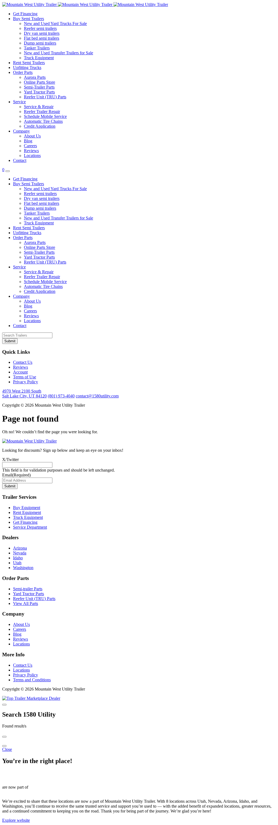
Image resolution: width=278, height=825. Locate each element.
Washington (23, 567)
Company (21, 131)
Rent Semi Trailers (29, 62)
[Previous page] (4, 737)
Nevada (19, 553)
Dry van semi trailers (41, 33)
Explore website (16, 820)
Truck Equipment (39, 57)
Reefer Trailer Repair (42, 111)
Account (20, 372)
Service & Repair (38, 106)
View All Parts (25, 603)
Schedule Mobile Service (45, 116)
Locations (32, 155)
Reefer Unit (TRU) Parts (45, 97)
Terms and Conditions (32, 679)
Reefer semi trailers (40, 28)
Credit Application (39, 126)
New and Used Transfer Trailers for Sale (58, 53)
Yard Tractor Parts (39, 92)
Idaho (18, 558)
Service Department (30, 527)
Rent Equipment (27, 512)
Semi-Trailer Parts (39, 87)
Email (16, 475)
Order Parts (23, 72)
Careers (30, 145)
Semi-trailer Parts (27, 588)
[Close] (4, 704)
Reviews (31, 150)
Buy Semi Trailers (28, 18)
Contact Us (22, 362)
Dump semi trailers (40, 43)
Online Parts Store (39, 82)
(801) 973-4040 (61, 396)
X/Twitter (10, 459)
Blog (28, 141)
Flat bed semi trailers (41, 38)
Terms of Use (24, 377)
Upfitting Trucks (27, 67)
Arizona (20, 548)
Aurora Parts (35, 77)
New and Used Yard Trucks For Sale (55, 23)
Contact (19, 160)
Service (19, 101)
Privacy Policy (25, 381)
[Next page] (4, 746)
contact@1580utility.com (97, 396)
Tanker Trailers (37, 48)
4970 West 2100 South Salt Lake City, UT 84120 (24, 393)
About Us (32, 136)
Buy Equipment (26, 507)
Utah (17, 562)
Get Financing (25, 13)
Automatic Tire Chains (43, 121)
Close (7, 749)
